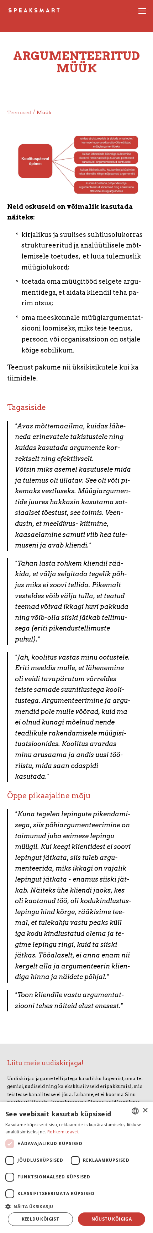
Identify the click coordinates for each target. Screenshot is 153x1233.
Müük (44, 112)
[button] (76, 1206)
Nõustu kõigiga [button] (111, 1219)
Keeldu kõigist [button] (40, 1219)
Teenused (19, 112)
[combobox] (135, 1111)
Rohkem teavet (63, 1132)
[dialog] (76, 1167)
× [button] (145, 1110)
